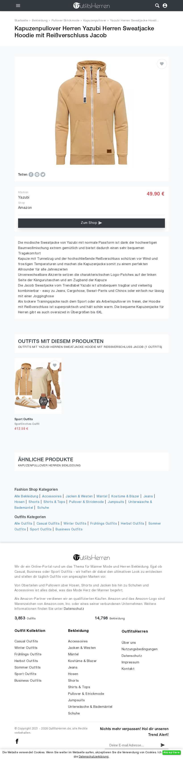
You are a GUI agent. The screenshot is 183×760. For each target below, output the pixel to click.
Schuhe (43, 508)
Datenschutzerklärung (94, 757)
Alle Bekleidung (26, 496)
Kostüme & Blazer (125, 496)
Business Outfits (69, 529)
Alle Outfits (24, 523)
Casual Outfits (48, 523)
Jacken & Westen (79, 496)
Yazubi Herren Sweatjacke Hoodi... (134, 20)
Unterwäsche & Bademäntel (90, 706)
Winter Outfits (75, 523)
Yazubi (23, 197)
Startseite (21, 20)
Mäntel (102, 496)
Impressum (130, 662)
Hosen (20, 502)
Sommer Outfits (28, 667)
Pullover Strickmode (65, 20)
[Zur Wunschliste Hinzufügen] (162, 64)
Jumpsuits (116, 502)
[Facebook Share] (31, 174)
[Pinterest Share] (37, 174)
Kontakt (128, 669)
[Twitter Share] (42, 174)
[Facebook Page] (17, 741)
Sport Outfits (41, 529)
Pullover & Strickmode (86, 502)
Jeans (148, 496)
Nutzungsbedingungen (140, 649)
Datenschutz (74, 609)
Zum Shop (89, 223)
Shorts (34, 502)
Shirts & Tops (54, 502)
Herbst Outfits (132, 523)
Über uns (129, 642)
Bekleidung (40, 20)
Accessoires (52, 496)
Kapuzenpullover (94, 20)
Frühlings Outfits (103, 523)
